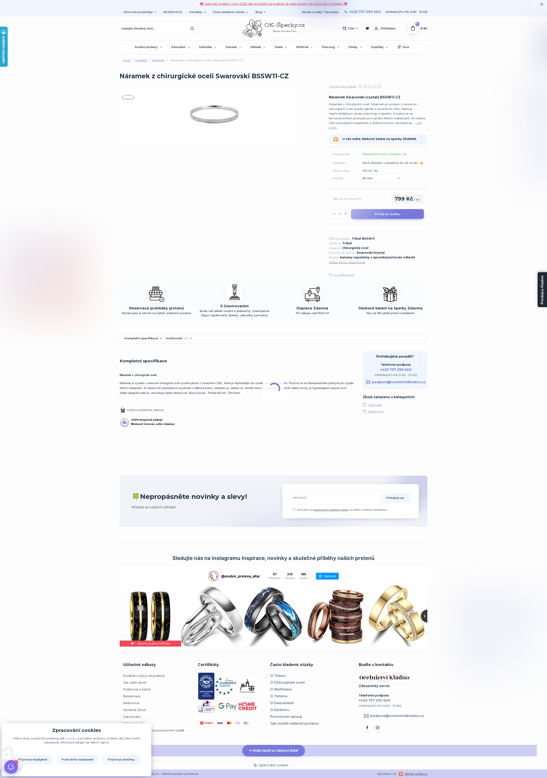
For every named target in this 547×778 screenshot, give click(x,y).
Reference (131, 703)
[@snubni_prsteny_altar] (213, 576)
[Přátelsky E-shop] (206, 686)
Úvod (126, 60)
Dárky (352, 47)
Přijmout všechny (121, 759)
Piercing (328, 47)
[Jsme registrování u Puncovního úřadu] (247, 686)
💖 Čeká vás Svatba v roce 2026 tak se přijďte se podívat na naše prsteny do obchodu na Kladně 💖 (273, 4)
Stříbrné (302, 47)
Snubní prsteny (146, 47)
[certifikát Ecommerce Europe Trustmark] (225, 686)
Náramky (158, 60)
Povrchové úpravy (286, 717)
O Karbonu (279, 710)
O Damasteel (282, 703)
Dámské (205, 47)
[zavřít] (541, 4)
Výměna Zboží (134, 710)
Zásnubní (178, 47)
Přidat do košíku (387, 214)
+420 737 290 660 (365, 12)
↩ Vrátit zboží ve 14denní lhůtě (273, 750)
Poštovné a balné (137, 689)
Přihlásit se (395, 498)
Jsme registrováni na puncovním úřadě (153, 730)
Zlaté (278, 47)
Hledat (192, 28)
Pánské (231, 47)
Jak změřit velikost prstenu (294, 723)
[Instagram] (377, 727)
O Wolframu (281, 689)
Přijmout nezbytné (32, 759)
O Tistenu (279, 696)
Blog (258, 12)
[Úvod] (273, 28)
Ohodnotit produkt (342, 86)
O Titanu (277, 676)
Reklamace (132, 696)
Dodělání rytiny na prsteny (144, 676)
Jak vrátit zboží (134, 683)
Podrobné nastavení (77, 759)
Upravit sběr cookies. (273, 765)
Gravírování (132, 717)
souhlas (70, 738)
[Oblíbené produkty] (367, 28)
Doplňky (377, 47)
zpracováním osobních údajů (330, 509)
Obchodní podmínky (138, 12)
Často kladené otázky (229, 12)
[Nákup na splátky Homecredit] (247, 706)
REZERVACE (172, 12)
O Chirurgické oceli (287, 682)
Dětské (255, 47)
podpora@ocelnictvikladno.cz (399, 382)
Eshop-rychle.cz (415, 773)
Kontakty (195, 12)
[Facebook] (367, 727)
